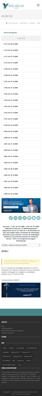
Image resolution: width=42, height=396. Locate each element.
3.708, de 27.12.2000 (11, 75)
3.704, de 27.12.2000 (11, 100)
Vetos (19, 364)
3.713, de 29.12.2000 (11, 44)
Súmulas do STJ (7, 356)
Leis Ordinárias (6, 360)
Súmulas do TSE (17, 356)
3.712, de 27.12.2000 (11, 50)
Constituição (6, 352)
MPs (14, 360)
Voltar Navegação (10, 33)
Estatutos (11, 348)
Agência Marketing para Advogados (13, 331)
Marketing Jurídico (7, 328)
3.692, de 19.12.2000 (11, 175)
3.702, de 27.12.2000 (11, 113)
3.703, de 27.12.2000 (11, 106)
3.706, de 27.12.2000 (11, 88)
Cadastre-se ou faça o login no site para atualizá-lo (20, 262)
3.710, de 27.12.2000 (11, 63)
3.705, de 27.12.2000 (11, 94)
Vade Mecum (24, 23)
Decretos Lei (20, 360)
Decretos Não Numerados (9, 364)
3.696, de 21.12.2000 (11, 150)
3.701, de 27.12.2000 (11, 119)
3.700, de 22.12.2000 (11, 125)
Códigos (5, 348)
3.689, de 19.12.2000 (11, 194)
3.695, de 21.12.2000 (11, 156)
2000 (38, 23)
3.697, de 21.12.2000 (11, 144)
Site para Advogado (8, 333)
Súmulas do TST (26, 352)
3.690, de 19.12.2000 (11, 188)
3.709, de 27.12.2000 (11, 69)
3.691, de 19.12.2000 (11, 181)
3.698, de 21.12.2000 (11, 138)
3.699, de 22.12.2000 (11, 131)
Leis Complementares (32, 348)
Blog (3, 326)
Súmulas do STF (15, 352)
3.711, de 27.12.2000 (11, 56)
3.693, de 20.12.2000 (11, 169)
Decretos (32, 23)
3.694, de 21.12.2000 (11, 163)
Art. (21, 271)
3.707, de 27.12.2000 (11, 81)
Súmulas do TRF (28, 356)
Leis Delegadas (20, 348)
